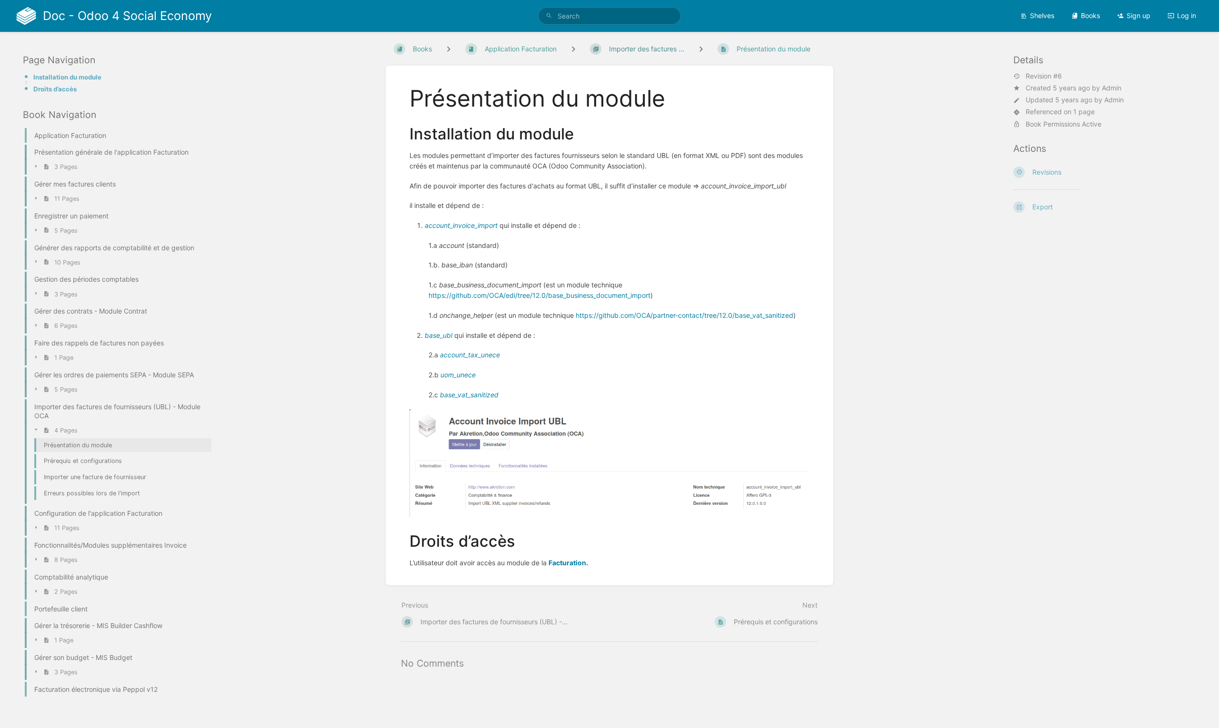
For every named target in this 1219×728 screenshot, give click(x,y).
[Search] (549, 16)
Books (1090, 15)
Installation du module (67, 77)
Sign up (1138, 15)
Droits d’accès (55, 89)
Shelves (1042, 15)
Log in (1186, 15)
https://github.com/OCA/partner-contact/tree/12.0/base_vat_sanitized (684, 315)
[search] (609, 16)
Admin (1111, 88)
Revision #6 (1044, 76)
